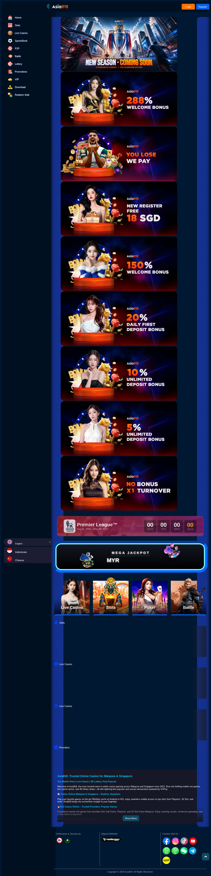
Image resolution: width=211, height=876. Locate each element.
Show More (131, 818)
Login (188, 6)
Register (202, 6)
